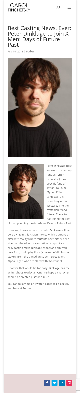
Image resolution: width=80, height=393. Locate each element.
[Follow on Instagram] (69, 383)
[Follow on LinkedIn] (62, 383)
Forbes (30, 51)
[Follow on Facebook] (47, 383)
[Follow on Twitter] (54, 383)
